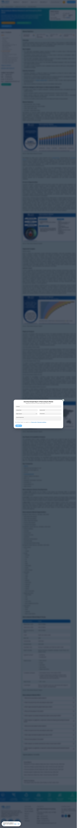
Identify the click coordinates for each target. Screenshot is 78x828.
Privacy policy (34, 422)
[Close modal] (63, 400)
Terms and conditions (41, 422)
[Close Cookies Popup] (18, 824)
